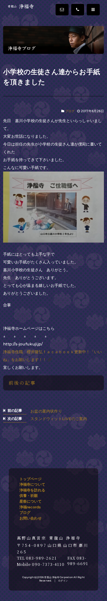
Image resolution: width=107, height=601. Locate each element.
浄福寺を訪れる (32, 490)
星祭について (30, 501)
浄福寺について (32, 484)
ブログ (70, 111)
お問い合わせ (30, 518)
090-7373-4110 (48, 564)
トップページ (30, 479)
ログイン (63, 580)
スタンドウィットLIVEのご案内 (58, 418)
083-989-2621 (41, 558)
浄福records (30, 507)
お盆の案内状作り (46, 411)
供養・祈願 (28, 496)
